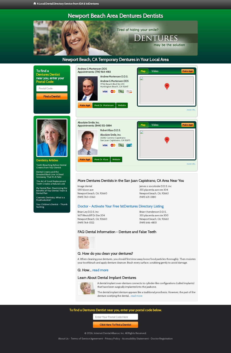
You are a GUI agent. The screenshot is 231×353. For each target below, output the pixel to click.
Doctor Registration (162, 338)
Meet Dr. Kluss (101, 159)
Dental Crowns (43, 171)
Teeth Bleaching (44, 165)
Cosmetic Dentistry (45, 197)
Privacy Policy (112, 338)
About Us (63, 338)
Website (122, 105)
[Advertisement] (51, 243)
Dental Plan (45, 188)
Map (143, 71)
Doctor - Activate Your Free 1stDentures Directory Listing (121, 206)
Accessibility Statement (135, 338)
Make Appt (85, 105)
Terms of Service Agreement (87, 338)
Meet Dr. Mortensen (104, 105)
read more (100, 270)
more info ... (191, 110)
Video (155, 71)
